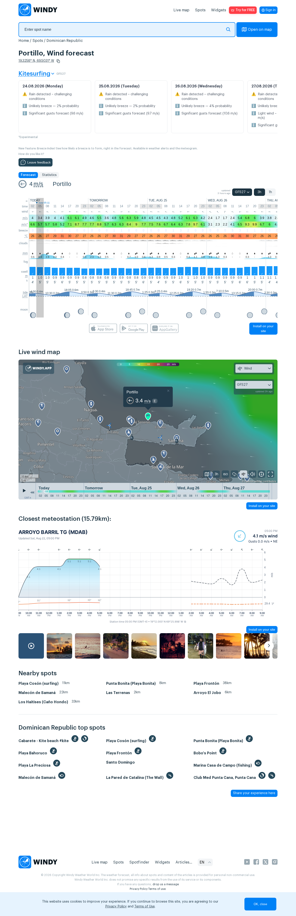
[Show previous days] (32, 492)
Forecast (28, 175)
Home (23, 41)
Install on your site (263, 328)
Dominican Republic (64, 41)
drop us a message (166, 884)
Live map (181, 10)
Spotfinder (139, 862)
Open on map (260, 29)
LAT (25, 296)
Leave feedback (39, 162)
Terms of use (157, 889)
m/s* (25, 224)
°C (26, 236)
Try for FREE (245, 10)
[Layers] (207, 474)
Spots (200, 10)
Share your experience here (254, 793)
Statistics (49, 175)
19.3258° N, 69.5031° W (36, 60)
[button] (58, 61)
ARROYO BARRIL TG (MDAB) (53, 532)
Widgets (218, 10)
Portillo (62, 184)
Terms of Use (144, 906)
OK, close (260, 904)
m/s (38, 184)
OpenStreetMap (253, 481)
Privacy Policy (139, 889)
